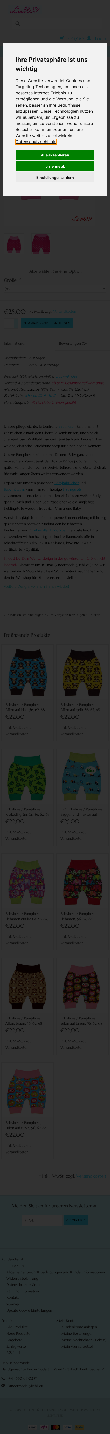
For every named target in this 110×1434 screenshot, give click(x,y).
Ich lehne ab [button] (55, 166)
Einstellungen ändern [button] (55, 177)
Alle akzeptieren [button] (55, 155)
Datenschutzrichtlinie (36, 141)
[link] (36, 141)
